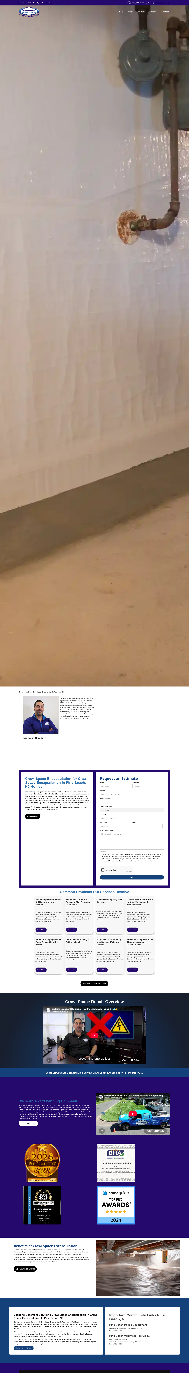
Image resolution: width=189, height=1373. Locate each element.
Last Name (136, 782)
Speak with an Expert (25, 1269)
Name (102, 782)
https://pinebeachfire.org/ (120, 1339)
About (130, 12)
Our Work (141, 12)
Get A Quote (28, 1123)
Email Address (105, 798)
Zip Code (103, 822)
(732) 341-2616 (118, 1331)
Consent (103, 852)
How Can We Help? (107, 830)
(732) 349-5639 (118, 1344)
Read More (41, 930)
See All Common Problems (94, 983)
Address (103, 814)
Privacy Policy (135, 861)
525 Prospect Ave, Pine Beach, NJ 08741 (127, 1342)
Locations (27, 692)
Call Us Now (32, 816)
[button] (153, 11)
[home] (29, 12)
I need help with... (106, 806)
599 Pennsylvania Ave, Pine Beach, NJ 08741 (129, 1329)
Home (121, 12)
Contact (165, 12)
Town (134, 822)
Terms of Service (149, 861)
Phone (102, 790)
